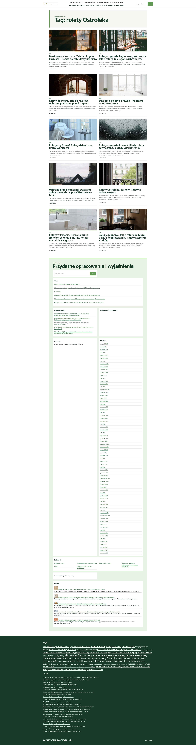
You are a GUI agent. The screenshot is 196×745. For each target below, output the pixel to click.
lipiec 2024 (103, 375)
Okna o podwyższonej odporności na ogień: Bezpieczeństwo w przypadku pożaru (66, 709)
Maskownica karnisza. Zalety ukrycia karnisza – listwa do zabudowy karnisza (73, 58)
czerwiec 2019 (104, 507)
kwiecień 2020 (104, 496)
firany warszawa (114, 646)
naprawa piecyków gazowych (146, 649)
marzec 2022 (104, 430)
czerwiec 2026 (104, 349)
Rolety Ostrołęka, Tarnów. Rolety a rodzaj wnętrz (120, 191)
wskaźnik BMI (48, 667)
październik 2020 (105, 478)
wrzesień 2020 (104, 481)
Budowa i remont (119, 5)
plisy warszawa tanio (142, 652)
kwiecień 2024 (104, 381)
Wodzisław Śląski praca (139, 663)
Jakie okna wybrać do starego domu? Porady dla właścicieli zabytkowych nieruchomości (79, 299)
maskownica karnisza (108, 649)
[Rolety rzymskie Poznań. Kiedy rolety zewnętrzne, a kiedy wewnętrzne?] (123, 130)
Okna (121, 2)
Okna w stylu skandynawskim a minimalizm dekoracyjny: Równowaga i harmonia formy (68, 692)
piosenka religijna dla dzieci (75, 652)
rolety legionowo (93, 658)
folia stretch (57, 291)
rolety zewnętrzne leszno (60, 664)
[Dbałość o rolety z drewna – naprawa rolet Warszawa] (123, 85)
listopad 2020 (104, 475)
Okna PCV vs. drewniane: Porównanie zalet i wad (57, 702)
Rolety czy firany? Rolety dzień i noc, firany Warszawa (71, 146)
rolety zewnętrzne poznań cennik (83, 664)
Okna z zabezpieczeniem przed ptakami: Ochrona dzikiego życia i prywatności (65, 711)
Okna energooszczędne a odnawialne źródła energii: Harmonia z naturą (64, 726)
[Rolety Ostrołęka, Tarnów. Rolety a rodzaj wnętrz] (123, 174)
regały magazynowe (48, 655)
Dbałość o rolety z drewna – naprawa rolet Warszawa (121, 102)
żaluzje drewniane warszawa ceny (106, 666)
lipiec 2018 (103, 524)
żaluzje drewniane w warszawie (136, 666)
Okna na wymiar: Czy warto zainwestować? (66, 284)
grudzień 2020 (104, 473)
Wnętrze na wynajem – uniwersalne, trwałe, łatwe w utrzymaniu (130, 565)
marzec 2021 (104, 464)
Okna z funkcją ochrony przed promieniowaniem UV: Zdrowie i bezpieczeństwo (77, 288)
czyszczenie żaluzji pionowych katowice (71, 646)
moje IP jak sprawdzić (130, 649)
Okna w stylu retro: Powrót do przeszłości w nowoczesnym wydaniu (62, 699)
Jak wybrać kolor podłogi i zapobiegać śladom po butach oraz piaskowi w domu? (81, 589)
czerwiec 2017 (104, 547)
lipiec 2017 (103, 544)
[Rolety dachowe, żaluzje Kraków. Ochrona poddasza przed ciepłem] (73, 85)
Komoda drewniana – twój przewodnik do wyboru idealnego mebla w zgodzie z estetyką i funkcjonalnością (89, 612)
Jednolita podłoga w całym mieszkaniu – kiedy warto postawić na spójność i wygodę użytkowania (86, 597)
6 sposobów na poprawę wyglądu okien (54, 687)
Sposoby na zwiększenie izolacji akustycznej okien (57, 682)
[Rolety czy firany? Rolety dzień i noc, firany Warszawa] (73, 130)
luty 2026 (102, 361)
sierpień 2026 (104, 344)
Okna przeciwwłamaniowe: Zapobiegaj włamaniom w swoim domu (62, 731)
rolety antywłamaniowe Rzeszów (70, 655)
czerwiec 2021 (104, 455)
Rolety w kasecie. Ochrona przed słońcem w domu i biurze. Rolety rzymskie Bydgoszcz (68, 237)
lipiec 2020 (103, 487)
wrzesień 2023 (104, 392)
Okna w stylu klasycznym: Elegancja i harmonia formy (58, 697)
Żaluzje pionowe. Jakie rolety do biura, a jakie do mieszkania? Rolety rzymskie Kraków (122, 237)
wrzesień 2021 (104, 447)
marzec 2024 (104, 384)
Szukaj (150, 3)
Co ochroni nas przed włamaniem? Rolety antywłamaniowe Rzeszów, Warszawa (66, 680)
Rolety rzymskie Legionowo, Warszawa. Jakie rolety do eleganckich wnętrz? (123, 58)
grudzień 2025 (104, 364)
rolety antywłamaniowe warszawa (103, 655)
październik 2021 (105, 444)
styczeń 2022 (104, 435)
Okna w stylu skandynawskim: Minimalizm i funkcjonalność (60, 685)
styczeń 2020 (104, 504)
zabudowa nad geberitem (83, 667)
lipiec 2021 (103, 453)
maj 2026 (102, 352)
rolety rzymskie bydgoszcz (128, 658)
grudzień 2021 (104, 438)
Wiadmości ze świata (90, 2)
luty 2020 (102, 501)
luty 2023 (102, 412)
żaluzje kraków (49, 669)
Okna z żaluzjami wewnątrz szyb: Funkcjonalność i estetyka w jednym (63, 689)
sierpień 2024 (104, 372)
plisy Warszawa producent (120, 652)
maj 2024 (102, 378)
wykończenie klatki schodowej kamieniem (65, 667)
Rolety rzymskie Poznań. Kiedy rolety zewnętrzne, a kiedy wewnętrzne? (121, 146)
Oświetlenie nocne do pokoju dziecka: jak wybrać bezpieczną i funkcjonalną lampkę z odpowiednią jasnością (72, 319)
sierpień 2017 (104, 541)
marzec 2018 (104, 536)
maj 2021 (102, 458)
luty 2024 (102, 387)
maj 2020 (102, 493)
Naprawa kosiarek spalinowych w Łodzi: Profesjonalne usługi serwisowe (79, 620)
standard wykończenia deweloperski (106, 664)
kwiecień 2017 (104, 550)
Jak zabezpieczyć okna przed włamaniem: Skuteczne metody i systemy (63, 714)
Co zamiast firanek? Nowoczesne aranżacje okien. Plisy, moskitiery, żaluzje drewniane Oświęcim (70, 677)
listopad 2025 (104, 367)
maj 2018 (102, 530)
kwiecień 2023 (104, 407)
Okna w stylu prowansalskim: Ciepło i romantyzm (57, 694)
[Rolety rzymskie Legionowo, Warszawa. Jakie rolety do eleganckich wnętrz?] (123, 41)
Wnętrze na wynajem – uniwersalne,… (108, 2)
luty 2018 (102, 538)
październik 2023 (105, 390)
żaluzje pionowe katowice (69, 669)
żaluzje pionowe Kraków (92, 669)
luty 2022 (102, 432)
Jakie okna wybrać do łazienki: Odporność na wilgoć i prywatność (62, 704)
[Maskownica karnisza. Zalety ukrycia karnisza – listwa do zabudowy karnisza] (73, 41)
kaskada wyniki (128, 646)
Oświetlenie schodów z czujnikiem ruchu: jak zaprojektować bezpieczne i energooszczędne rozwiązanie (71, 314)
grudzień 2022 (104, 415)
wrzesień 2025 (104, 369)
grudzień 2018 (104, 513)
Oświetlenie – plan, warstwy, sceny (79, 5)
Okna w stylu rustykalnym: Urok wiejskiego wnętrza (58, 716)
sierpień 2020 (104, 484)
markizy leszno (92, 650)
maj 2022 (102, 424)
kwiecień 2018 (104, 533)
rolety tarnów (99, 661)
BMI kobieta (48, 646)
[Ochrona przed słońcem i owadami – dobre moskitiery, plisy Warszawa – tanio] (73, 174)
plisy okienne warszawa (96, 652)
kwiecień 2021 (104, 461)
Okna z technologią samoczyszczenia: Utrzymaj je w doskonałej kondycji (64, 721)
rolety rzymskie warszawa (81, 661)
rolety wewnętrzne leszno (118, 661)
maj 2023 (102, 404)
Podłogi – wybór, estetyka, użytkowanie (101, 5)
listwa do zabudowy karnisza (62, 649)
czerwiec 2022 (104, 421)
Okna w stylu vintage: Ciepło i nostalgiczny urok (56, 724)
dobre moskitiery (98, 646)
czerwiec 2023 (104, 401)
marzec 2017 (104, 553)
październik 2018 (105, 516)
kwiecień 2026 (104, 355)
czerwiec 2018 (104, 527)
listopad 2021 (104, 441)
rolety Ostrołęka (109, 658)
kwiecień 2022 (104, 427)
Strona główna (149, 740)
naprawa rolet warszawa (54, 652)
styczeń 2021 (104, 470)
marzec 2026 (104, 358)
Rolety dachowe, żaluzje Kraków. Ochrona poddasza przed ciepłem (69, 102)
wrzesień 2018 (104, 518)
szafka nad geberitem (122, 664)
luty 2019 (102, 510)
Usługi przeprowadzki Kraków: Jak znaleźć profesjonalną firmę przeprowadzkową (82, 604)
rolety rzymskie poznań (64, 661)
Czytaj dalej (53, 68)
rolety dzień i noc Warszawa (73, 658)
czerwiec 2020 (104, 490)
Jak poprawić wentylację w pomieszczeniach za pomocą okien (60, 729)
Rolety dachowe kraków (130, 655)
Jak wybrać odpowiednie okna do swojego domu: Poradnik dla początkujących (77, 295)
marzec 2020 (104, 498)
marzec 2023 (104, 410)
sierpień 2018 (104, 521)
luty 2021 (102, 467)
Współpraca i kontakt (76, 2)
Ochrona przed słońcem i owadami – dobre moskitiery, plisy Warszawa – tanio (71, 192)
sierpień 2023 (104, 395)
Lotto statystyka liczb (81, 650)
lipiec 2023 (103, 398)
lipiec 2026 (103, 347)
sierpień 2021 (104, 450)
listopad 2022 (104, 418)
